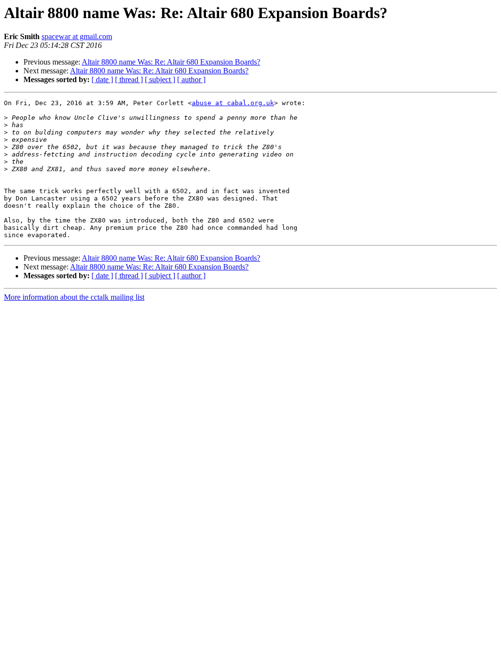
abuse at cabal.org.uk (233, 103)
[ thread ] (129, 79)
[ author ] (191, 79)
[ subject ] (160, 79)
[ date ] (102, 79)
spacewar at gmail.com (77, 36)
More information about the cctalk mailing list (74, 297)
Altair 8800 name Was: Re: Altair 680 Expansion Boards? (171, 62)
